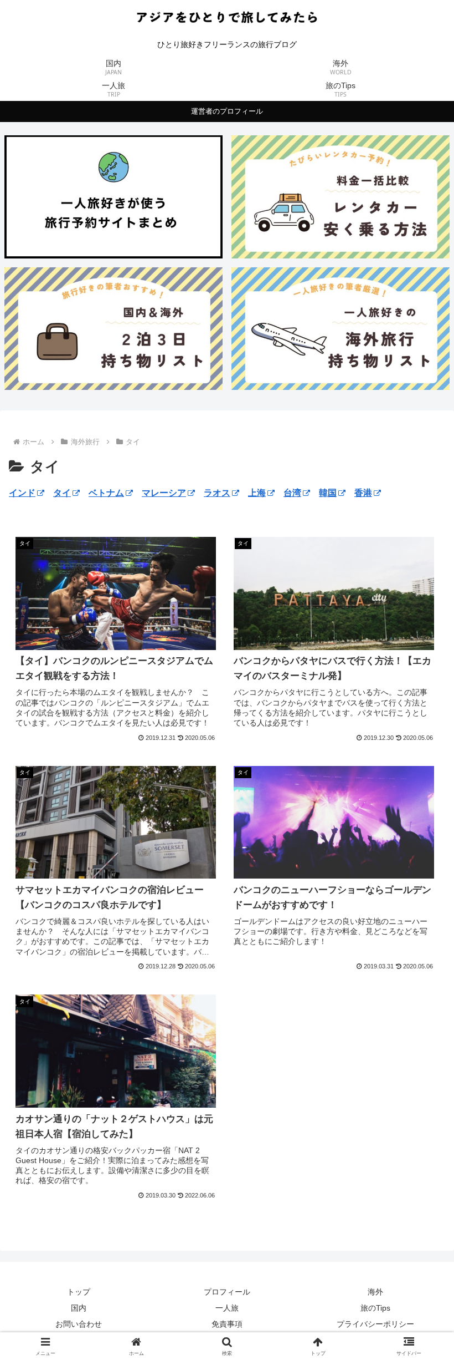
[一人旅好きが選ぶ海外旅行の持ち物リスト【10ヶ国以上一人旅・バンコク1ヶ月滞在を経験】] (340, 328)
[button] (420, 1313)
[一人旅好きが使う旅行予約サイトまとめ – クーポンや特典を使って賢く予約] (113, 196)
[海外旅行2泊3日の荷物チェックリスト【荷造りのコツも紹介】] (113, 328)
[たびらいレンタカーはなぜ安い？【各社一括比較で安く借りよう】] (340, 196)
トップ (78, 1291)
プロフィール (227, 1291)
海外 (375, 1291)
